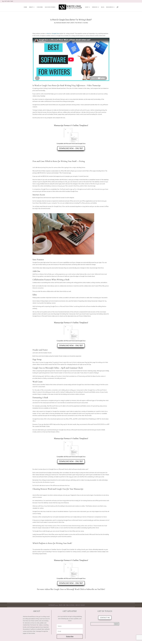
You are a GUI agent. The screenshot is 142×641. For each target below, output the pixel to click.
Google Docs (55, 33)
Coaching (40, 7)
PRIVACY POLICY (80, 605)
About (31, 7)
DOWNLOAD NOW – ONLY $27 (71, 148)
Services (94, 7)
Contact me (105, 618)
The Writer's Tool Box (81, 23)
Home (25, 7)
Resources (109, 7)
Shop (86, 7)
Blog (102, 7)
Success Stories (50, 7)
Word (48, 33)
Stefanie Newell (61, 23)
